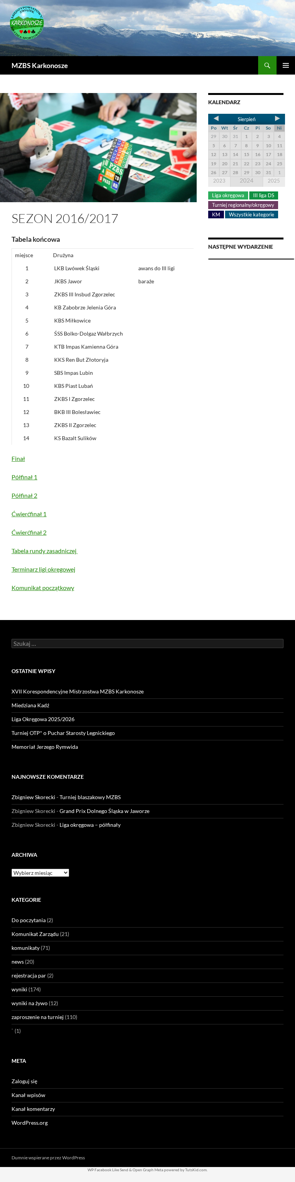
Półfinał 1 (24, 476)
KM (216, 214)
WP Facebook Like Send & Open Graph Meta (125, 1169)
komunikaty (26, 947)
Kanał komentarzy (33, 1109)
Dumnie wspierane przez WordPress (48, 1157)
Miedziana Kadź (30, 705)
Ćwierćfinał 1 (29, 513)
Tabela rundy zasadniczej (45, 550)
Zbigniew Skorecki (33, 797)
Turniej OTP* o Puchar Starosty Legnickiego (63, 733)
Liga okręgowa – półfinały (90, 824)
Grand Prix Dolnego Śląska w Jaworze (104, 811)
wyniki (19, 989)
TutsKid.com (196, 1169)
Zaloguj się (24, 1081)
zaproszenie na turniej (38, 1017)
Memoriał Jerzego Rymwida (45, 746)
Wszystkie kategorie (251, 214)
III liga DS (263, 195)
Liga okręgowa (228, 195)
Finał (18, 458)
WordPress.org (30, 1122)
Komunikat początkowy (43, 587)
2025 (274, 181)
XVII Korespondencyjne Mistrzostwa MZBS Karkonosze (78, 691)
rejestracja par (29, 975)
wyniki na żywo (30, 1003)
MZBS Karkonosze (40, 65)
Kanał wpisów (28, 1095)
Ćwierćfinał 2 (29, 532)
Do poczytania (29, 920)
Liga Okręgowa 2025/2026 (43, 719)
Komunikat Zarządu (35, 934)
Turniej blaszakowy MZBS (90, 797)
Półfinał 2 (24, 495)
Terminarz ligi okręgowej (43, 569)
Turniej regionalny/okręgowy (243, 205)
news (18, 961)
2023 (219, 181)
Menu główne (286, 65)
